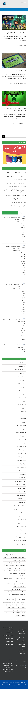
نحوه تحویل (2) (21, 520)
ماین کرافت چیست (21, 70)
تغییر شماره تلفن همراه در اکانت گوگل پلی (16, 186)
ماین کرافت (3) (21, 499)
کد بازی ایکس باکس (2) (19, 481)
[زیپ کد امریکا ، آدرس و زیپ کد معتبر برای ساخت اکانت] (23, 345)
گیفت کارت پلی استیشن (20, 615)
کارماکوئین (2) (22, 478)
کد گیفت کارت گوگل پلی (8, 602)
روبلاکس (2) (22, 464)
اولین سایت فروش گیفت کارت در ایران (7, 670)
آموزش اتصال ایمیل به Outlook (18, 206)
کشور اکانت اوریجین (21, 605)
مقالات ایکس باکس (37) (19, 506)
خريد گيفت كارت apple (20, 565)
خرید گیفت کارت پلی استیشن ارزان (18, 589)
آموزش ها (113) (21, 377)
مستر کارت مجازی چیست (19, 179)
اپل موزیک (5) (22, 391)
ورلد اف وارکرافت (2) (20, 537)
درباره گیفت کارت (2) (20, 460)
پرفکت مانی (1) (21, 443)
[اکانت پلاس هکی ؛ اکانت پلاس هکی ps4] (23, 284)
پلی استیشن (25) (21, 446)
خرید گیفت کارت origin (8, 576)
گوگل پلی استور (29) (20, 485)
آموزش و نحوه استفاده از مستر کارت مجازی (16, 183)
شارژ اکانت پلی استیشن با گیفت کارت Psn (17, 594)
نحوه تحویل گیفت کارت (20, 599)
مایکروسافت (10, 597)
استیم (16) (22, 412)
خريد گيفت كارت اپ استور (20, 568)
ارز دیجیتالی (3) (21, 398)
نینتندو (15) (22, 530)
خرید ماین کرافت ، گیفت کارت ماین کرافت (16, 83)
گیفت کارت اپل (9, 641)
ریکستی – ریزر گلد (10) (20, 467)
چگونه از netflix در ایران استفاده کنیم (11, 319)
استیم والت (6, 557)
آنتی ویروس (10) (21, 380)
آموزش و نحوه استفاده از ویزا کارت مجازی (16, 176)
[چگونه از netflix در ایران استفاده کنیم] (23, 319)
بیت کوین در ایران (7, 563)
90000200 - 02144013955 (9, 666)
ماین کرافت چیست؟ (20, 45)
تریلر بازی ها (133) (21, 457)
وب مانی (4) (22, 533)
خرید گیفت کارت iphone (20, 576)
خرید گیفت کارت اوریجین (20, 584)
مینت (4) (23, 513)
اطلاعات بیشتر (22, 47)
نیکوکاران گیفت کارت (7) (19, 527)
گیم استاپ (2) (22, 492)
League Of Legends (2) (19, 370)
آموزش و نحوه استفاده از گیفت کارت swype (15, 172)
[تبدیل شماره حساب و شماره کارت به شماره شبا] (23, 217)
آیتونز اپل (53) (21, 387)
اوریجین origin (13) (21, 422)
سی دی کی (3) (22, 471)
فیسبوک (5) (22, 474)
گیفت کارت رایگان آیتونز (9, 613)
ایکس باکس (15, 563)
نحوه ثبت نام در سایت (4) (19, 523)
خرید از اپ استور (10, 568)
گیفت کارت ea (11, 610)
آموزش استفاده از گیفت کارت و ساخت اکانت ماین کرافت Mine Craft (14, 109)
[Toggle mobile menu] (25, 2)
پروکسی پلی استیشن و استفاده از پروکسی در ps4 (12, 247)
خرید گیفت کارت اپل (9, 584)
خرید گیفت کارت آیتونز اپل (20, 581)
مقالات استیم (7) (21, 502)
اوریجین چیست (22, 563)
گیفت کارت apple (11, 607)
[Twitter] (16, 665)
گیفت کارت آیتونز (9, 644)
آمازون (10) (22, 373)
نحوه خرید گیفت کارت (10, 599)
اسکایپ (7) (22, 415)
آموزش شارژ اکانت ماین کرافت (18, 123)
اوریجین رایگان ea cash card (11, 560)
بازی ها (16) (22, 429)
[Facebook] (18, 665)
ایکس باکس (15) (21, 425)
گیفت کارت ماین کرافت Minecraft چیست (15, 32)
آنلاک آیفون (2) (21, 384)
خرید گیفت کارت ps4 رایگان (19, 578)
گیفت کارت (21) (21, 488)
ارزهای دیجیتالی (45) (20, 401)
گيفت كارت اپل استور (11, 605)
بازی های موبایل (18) (20, 432)
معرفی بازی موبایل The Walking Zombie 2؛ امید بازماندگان (14, 191)
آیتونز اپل (5, 555)
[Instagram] (25, 667)
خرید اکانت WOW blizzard (19, 571)
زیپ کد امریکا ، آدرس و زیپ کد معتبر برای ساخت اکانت (11, 346)
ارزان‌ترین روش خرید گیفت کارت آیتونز (17, 557)
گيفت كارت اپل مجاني (21, 607)
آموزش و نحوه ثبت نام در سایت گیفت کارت (17, 555)
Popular (22, 213)
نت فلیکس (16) (21, 516)
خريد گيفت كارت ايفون (9, 565)
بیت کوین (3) (22, 439)
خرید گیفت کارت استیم (8, 581)
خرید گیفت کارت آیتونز (7, 578)
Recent (14, 213)
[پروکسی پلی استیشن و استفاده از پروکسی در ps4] (23, 246)
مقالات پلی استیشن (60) (19, 509)
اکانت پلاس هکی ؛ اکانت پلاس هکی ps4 (12, 285)
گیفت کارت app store (20, 610)
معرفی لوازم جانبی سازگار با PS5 (18, 202)
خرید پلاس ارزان (22, 573)
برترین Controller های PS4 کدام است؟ (16, 199)
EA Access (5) (21, 363)
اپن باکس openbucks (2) (19, 394)
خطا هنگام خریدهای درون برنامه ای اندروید (15, 195)
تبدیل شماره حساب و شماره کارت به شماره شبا (12, 218)
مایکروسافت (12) (21, 495)
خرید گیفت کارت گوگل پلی (20, 592)
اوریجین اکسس (22, 560)
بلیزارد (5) (22, 436)
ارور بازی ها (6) (21, 405)
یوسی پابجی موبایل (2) (20, 544)
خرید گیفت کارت (13, 573)
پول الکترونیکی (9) (21, 450)
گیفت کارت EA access (20, 613)
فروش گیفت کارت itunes (20, 597)
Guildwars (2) (21, 366)
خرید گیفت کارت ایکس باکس (19, 586)
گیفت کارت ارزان (9, 638)
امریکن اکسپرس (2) (20, 418)
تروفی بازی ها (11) (21, 453)
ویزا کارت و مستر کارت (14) (19, 540)
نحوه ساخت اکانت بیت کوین (19, 602)
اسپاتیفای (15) (22, 408)
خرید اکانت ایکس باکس (7, 571)
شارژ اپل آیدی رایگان (9, 592)
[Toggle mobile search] (22, 2)
